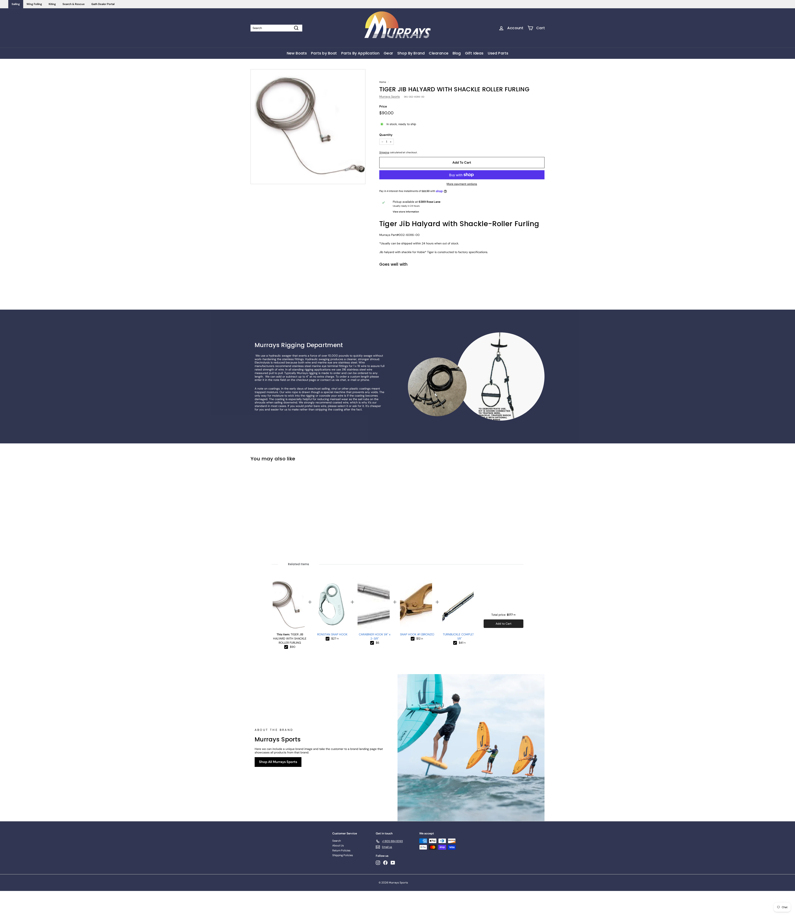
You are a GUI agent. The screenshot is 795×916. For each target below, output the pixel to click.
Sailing (16, 4)
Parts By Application (360, 53)
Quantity (386, 135)
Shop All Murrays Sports (278, 762)
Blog (457, 53)
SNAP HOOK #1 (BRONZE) (417, 634)
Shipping (384, 152)
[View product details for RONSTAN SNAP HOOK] (331, 605)
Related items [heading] (298, 564)
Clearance (438, 53)
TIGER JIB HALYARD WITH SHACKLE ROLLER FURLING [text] (289, 638)
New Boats (297, 53)
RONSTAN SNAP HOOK (332, 634)
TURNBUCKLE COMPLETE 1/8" (459, 636)
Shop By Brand (411, 53)
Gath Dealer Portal (102, 4)
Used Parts (498, 53)
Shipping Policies (342, 855)
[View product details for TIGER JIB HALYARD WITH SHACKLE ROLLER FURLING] (289, 605)
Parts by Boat (324, 53)
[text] (292, 647)
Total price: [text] (503, 615)
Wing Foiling (34, 4)
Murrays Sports (389, 96)
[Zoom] (308, 126)
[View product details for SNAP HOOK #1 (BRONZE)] (416, 605)
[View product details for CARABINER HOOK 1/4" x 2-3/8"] (374, 605)
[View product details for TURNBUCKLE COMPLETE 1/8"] (458, 605)
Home (382, 82)
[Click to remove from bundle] (286, 647)
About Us (338, 845)
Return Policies (341, 850)
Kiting (52, 4)
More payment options (462, 184)
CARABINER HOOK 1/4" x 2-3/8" (374, 636)
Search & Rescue (74, 4)
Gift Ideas (474, 53)
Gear (388, 53)
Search (336, 840)
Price (383, 106)
